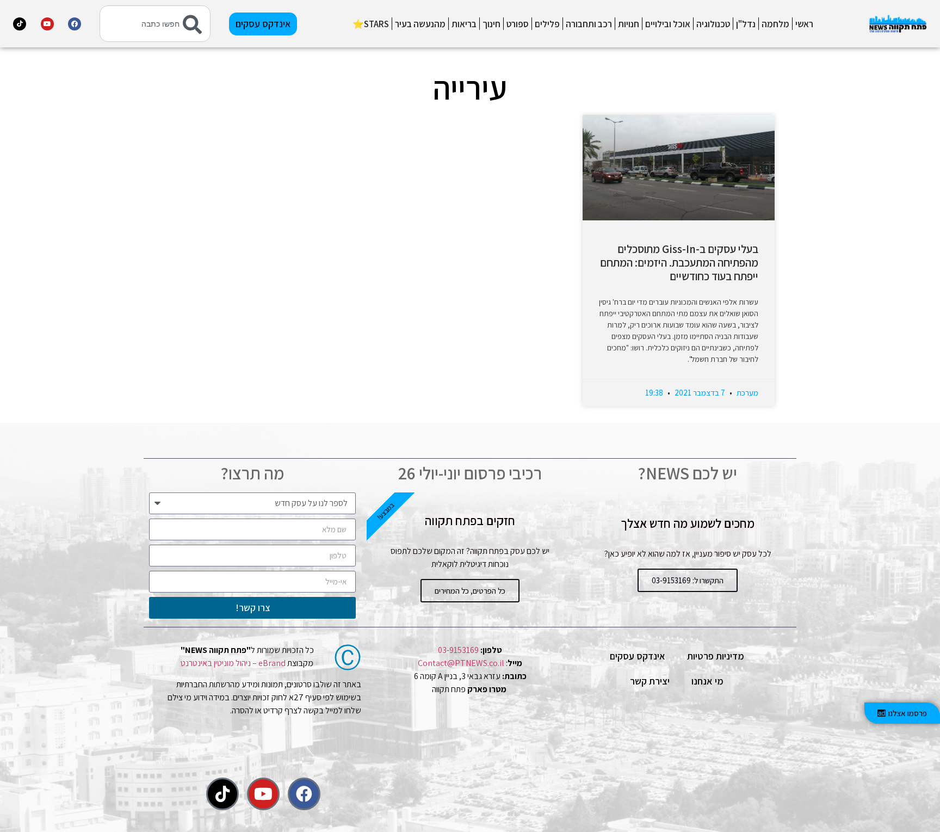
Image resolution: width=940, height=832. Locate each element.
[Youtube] (47, 23)
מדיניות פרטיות (715, 656)
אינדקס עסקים (637, 656)
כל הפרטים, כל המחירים (470, 591)
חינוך (491, 24)
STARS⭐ (370, 24)
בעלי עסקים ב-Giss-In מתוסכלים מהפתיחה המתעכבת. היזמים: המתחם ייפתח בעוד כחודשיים (679, 263)
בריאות (464, 24)
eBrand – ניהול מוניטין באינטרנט (233, 663)
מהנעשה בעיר (420, 24)
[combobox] (155, 23)
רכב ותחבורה (589, 24)
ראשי (804, 24)
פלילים (547, 24)
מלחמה (775, 24)
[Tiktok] (19, 23)
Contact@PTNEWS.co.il (461, 663)
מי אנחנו (707, 681)
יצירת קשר (650, 681)
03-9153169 (458, 650)
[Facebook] (74, 23)
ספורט (517, 24)
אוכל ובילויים (667, 24)
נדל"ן (746, 24)
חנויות (628, 24)
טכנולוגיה (713, 24)
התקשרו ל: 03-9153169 (687, 580)
